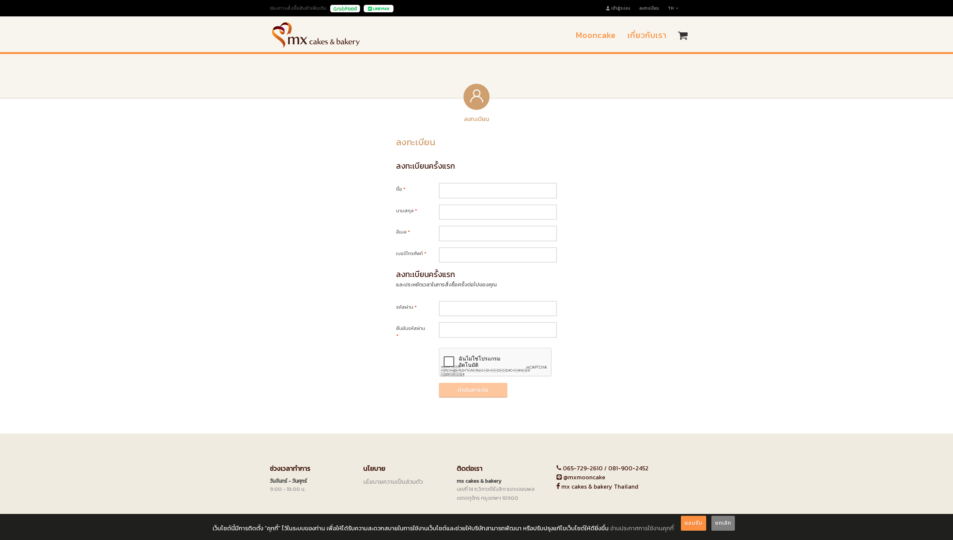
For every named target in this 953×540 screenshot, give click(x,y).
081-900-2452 (628, 468)
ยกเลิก (723, 523)
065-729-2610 (583, 468)
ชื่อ (400, 189)
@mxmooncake (583, 477)
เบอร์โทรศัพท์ (411, 253)
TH (671, 8)
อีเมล (403, 231)
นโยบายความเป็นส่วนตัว (393, 481)
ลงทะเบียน (649, 8)
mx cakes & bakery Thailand (599, 486)
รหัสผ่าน (406, 307)
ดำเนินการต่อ (473, 390)
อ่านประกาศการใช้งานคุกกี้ (642, 528)
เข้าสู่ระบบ (620, 8)
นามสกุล (406, 210)
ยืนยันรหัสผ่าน (410, 332)
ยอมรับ (693, 523)
